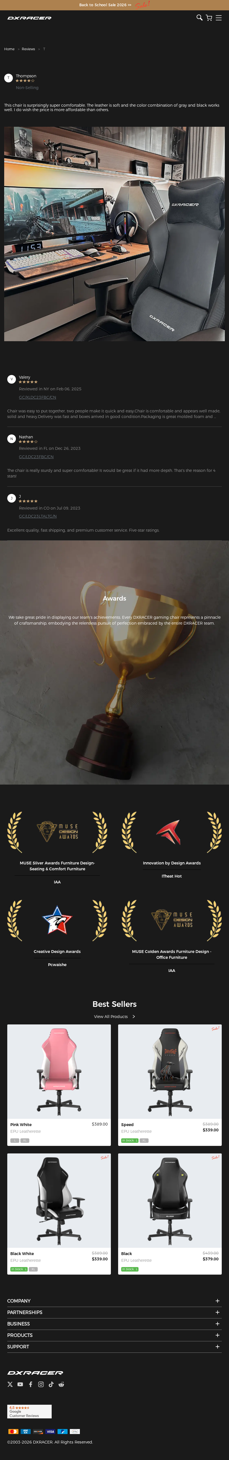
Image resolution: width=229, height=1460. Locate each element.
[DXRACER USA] (101, 18)
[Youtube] (22, 1385)
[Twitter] (12, 1385)
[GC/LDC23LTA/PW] (59, 1071)
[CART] (209, 18)
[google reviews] (29, 1411)
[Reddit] (63, 1385)
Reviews (28, 49)
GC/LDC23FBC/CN (36, 456)
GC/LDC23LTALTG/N (38, 516)
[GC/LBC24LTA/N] (170, 1200)
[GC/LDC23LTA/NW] (59, 1200)
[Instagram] (43, 1385)
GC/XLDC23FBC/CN (37, 397)
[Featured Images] (114, 234)
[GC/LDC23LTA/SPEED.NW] (170, 1071)
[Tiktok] (53, 1385)
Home (9, 49)
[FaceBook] (33, 1385)
